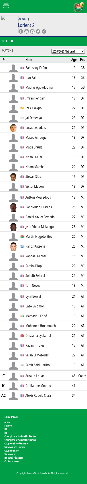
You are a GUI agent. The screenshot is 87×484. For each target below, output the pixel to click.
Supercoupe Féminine (14, 447)
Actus (7, 422)
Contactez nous (11, 461)
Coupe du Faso (11, 450)
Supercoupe (10, 454)
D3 (5, 432)
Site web (22, 18)
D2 (5, 429)
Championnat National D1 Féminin (20, 436)
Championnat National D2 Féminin (20, 439)
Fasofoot (8, 425)
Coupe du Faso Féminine (16, 443)
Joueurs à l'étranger (13, 457)
